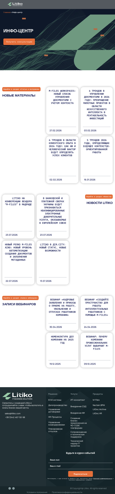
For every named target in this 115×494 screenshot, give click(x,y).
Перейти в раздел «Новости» (99, 196)
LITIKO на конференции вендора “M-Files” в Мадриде (18, 201)
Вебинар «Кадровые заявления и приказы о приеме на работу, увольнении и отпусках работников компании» (62, 307)
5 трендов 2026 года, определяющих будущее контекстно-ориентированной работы (96, 146)
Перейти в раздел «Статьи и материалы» (21, 89)
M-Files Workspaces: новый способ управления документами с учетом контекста (62, 97)
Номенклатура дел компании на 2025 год (62, 339)
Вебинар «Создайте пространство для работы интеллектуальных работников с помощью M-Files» (97, 307)
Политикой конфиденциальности (102, 478)
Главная (6, 12)
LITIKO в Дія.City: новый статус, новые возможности (52, 247)
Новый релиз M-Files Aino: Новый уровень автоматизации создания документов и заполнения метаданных (18, 252)
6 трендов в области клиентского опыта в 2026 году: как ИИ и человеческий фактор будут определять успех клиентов (62, 147)
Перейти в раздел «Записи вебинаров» (20, 298)
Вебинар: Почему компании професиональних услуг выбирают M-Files (97, 342)
